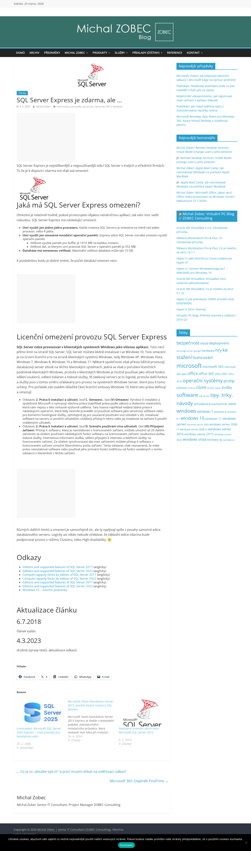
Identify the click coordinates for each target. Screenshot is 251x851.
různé (201, 387)
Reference (174, 52)
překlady (181, 388)
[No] (246, 843)
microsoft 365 (213, 366)
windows (118, 106)
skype (218, 387)
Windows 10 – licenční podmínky (45, 590)
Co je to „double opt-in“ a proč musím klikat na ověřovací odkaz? (71, 771)
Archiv (34, 52)
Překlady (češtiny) (145, 52)
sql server (87, 106)
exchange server (184, 350)
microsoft (75, 106)
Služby (120, 52)
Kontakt (193, 52)
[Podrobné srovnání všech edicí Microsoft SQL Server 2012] (142, 713)
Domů (20, 52)
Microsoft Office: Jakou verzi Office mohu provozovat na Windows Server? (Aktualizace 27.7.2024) (205, 197)
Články (22, 93)
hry (218, 350)
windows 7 (205, 411)
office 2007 (221, 374)
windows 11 (213, 419)
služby (227, 387)
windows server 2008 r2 (193, 429)
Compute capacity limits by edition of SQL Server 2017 (59, 574)
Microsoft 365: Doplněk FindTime (139, 780)
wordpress (229, 439)
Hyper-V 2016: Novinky (191, 309)
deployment (219, 343)
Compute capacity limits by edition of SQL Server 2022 (59, 578)
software (187, 394)
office (193, 373)
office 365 (206, 373)
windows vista (194, 439)
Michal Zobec (75, 52)
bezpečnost (187, 343)
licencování (63, 106)
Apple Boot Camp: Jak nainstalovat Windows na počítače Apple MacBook (203, 172)
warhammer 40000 (223, 404)
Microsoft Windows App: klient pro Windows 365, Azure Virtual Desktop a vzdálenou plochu (205, 121)
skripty (210, 388)
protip (229, 380)
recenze (191, 387)
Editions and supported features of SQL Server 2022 (58, 571)
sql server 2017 (103, 106)
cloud (204, 343)
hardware (208, 351)
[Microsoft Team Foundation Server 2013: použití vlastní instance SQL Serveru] (93, 721)
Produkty (100, 52)
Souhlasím (126, 845)
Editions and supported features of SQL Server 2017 (58, 567)
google (197, 350)
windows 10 (193, 418)
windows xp (214, 439)
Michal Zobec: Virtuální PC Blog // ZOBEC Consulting (206, 215)
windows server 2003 (198, 424)
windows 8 (220, 411)
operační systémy (203, 380)
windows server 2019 (199, 434)
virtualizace (202, 404)
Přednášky (52, 52)
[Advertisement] (46, 137)
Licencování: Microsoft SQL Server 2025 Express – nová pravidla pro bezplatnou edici (39, 732)
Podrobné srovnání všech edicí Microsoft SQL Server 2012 (139, 730)
